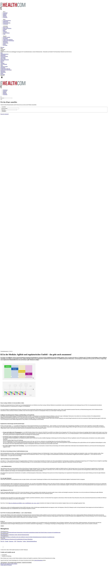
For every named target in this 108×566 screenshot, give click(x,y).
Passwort (3, 109)
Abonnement (5, 42)
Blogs (4, 30)
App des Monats (6, 32)
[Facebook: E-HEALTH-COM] (1, 78)
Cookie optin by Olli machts (6, 564)
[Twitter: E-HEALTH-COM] (4, 78)
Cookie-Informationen (38, 560)
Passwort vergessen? (4, 114)
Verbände (5, 31)
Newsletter (5, 45)
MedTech (5, 16)
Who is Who (5, 27)
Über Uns (2, 541)
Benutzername (4, 108)
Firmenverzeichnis (6, 22)
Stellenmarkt (5, 21)
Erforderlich (4, 554)
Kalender (5, 29)
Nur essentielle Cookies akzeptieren (14, 562)
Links (4, 34)
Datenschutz (19, 541)
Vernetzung (5, 12)
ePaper (4, 44)
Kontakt (6, 541)
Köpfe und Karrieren (7, 28)
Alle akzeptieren (4, 562)
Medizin (4, 15)
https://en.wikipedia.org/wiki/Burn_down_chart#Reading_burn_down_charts (24, 503)
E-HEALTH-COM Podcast (8, 40)
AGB (15, 541)
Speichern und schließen (26, 562)
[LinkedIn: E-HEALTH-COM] (7, 78)
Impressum (11, 541)
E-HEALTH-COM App (8, 39)
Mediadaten (5, 41)
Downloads (5, 38)
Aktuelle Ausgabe (6, 37)
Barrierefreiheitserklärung (31, 541)
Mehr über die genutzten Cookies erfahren (8, 563)
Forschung (5, 17)
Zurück (2, 525)
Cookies (24, 541)
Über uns (2, 47)
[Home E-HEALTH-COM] (13, 6)
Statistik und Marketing (6, 556)
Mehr (1, 52)
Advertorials (5, 23)
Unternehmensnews (7, 20)
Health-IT (5, 13)
